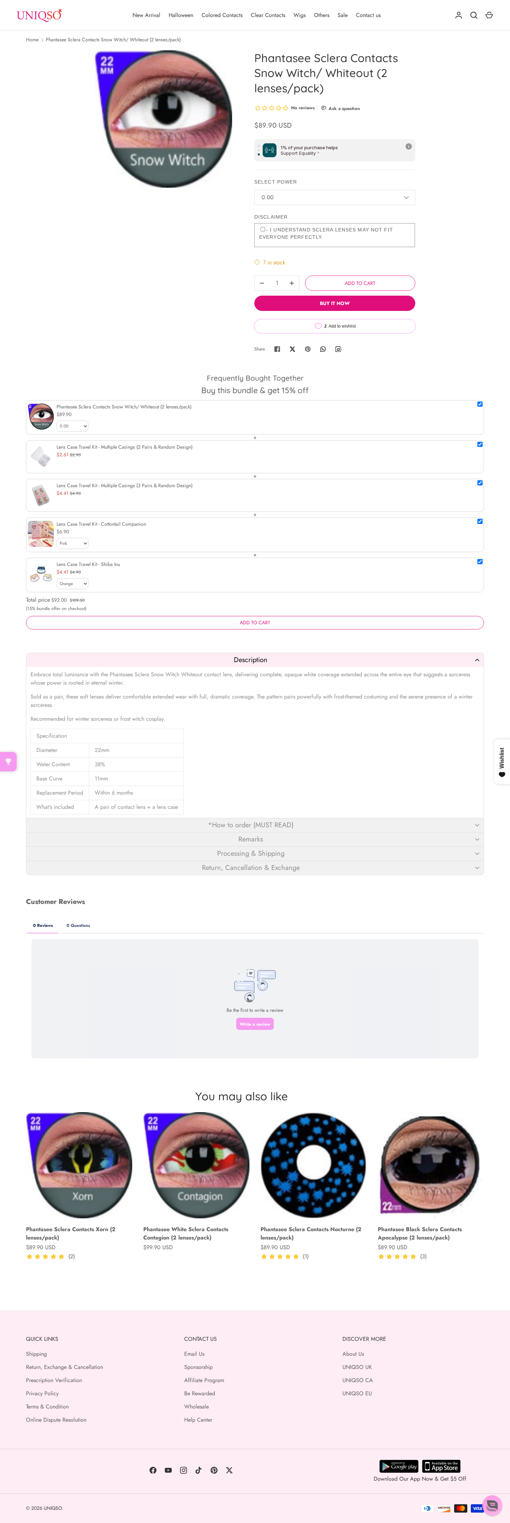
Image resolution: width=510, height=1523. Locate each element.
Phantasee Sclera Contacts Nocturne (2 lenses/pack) (311, 1233)
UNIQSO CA (357, 1380)
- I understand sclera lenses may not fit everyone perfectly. (326, 233)
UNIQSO (53, 1508)
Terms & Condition (47, 1407)
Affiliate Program (204, 1380)
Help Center (198, 1420)
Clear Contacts (268, 15)
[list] (163, 119)
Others (321, 15)
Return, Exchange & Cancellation (64, 1367)
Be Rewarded (199, 1393)
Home (32, 39)
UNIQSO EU (357, 1393)
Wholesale (196, 1407)
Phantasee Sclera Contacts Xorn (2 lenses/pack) (71, 1233)
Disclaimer (271, 217)
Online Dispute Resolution (56, 1420)
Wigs (300, 15)
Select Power (275, 182)
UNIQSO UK (357, 1367)
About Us (353, 1354)
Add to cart (360, 283)
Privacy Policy (42, 1393)
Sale (343, 15)
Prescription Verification (54, 1380)
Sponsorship (198, 1367)
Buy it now (335, 303)
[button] (255, 660)
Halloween (181, 15)
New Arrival (146, 15)
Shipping (36, 1354)
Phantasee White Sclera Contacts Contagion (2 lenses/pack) (185, 1233)
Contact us (368, 15)
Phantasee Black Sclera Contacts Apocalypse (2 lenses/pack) (420, 1233)
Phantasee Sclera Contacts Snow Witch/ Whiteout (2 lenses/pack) (113, 39)
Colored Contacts (222, 15)
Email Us (194, 1354)
